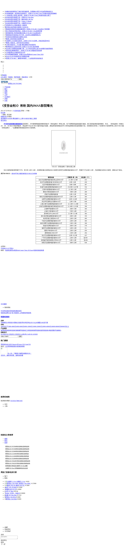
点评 (5, 95)
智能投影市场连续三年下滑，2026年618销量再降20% (23, 35)
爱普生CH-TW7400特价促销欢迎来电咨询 (17, 449)
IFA (18, 344)
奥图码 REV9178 (10, 489)
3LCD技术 (10, 334)
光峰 (2, 322)
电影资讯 (25, 77)
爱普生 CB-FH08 (11, 499)
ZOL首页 (4, 77)
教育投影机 (37, 330)
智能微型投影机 (21, 330)
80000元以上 (65, 326)
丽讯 (5, 322)
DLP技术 (4, 334)
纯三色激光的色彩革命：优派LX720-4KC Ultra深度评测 (24, 31)
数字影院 (17, 77)
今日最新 (4, 304)
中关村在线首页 (6, 311)
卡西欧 (15, 322)
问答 (5, 100)
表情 (2, 542)
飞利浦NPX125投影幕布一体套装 (16, 25)
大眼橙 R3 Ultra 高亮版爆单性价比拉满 (16, 468)
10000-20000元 (37, 326)
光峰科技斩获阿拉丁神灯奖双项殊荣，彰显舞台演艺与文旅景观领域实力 (29, 11)
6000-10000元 (28, 326)
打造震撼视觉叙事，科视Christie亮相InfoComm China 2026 (25, 54)
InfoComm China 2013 (24, 250)
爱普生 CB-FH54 (10, 497)
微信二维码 (33, 118)
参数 (5, 91)
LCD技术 (16, 334)
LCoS (27, 334)
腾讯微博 (16, 118)
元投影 (19, 322)
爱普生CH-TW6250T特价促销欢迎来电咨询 (17, 463)
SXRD (36, 334)
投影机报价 (5, 317)
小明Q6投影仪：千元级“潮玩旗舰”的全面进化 (21, 44)
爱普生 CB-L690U (25, 483)
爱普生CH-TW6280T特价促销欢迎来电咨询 (17, 461)
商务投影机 (12, 330)
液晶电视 (41, 250)
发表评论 (4, 540)
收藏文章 (4, 116)
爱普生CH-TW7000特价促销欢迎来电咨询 (17, 446)
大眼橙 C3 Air (20, 481)
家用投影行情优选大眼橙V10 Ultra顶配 (16, 466)
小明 (8, 322)
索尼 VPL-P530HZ (11, 487)
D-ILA (31, 334)
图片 (5, 89)
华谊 (26, 322)
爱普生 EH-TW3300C (15, 83)
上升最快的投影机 (25, 313)
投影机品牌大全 (6, 313)
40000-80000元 (56, 326)
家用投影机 (4, 330)
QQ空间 (9, 118)
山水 (35, 322)
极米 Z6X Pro (20, 485)
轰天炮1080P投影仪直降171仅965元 (16, 27)
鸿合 (29, 322)
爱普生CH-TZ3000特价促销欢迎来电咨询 (17, 451)
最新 (5, 439)
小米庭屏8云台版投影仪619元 (15, 52)
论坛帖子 (7, 97)
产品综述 (7, 87)
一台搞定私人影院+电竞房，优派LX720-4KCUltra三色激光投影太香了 (28, 15)
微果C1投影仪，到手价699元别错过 (17, 43)
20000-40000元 (46, 326)
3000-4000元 (12, 326)
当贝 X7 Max (9, 491)
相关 (5, 441)
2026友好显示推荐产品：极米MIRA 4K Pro (19, 19)
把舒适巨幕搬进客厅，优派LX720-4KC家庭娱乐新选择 (24, 50)
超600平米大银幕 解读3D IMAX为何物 (24, 173)
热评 (5, 442)
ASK (42, 322)
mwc (20, 344)
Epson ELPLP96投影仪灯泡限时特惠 (17, 56)
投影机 (10, 77)
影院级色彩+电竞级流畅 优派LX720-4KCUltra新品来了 (24, 33)
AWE (10, 344)
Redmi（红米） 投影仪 (12, 493)
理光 (23, 322)
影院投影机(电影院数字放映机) (51, 330)
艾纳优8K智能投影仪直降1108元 (16, 37)
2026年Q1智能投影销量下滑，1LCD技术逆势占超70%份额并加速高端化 (29, 48)
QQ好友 (26, 118)
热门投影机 (15, 313)
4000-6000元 (20, 326)
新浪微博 (4, 118)
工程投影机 (29, 330)
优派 (11, 322)
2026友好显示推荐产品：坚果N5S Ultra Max (19, 17)
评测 (5, 98)
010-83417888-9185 (16, 401)
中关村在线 (17, 110)
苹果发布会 (4, 344)
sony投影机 (34, 250)
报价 (5, 93)
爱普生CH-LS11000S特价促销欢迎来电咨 (17, 453)
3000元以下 (4, 326)
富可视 (46, 322)
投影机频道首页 (16, 311)
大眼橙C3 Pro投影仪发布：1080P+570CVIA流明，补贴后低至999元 (28, 41)
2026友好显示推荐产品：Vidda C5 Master (18, 21)
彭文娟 (3, 112)
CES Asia (25, 344)
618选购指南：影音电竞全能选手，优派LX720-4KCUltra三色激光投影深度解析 (31, 13)
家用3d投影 (13, 250)
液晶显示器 (15, 346)
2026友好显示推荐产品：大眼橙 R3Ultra (18, 23)
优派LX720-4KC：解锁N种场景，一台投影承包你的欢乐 (24, 58)
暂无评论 (4, 120)
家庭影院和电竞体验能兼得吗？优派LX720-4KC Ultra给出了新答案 (28, 29)
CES (29, 344)
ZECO (32, 322)
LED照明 (8, 346)
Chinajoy (14, 344)
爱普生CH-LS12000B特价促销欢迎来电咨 (17, 456)
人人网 (21, 118)
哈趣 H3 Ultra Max (11, 495)
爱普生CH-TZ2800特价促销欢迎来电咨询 (17, 458)
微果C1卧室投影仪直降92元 (15, 39)
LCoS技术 (22, 334)
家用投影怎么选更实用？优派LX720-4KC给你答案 (22, 46)
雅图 (38, 322)
